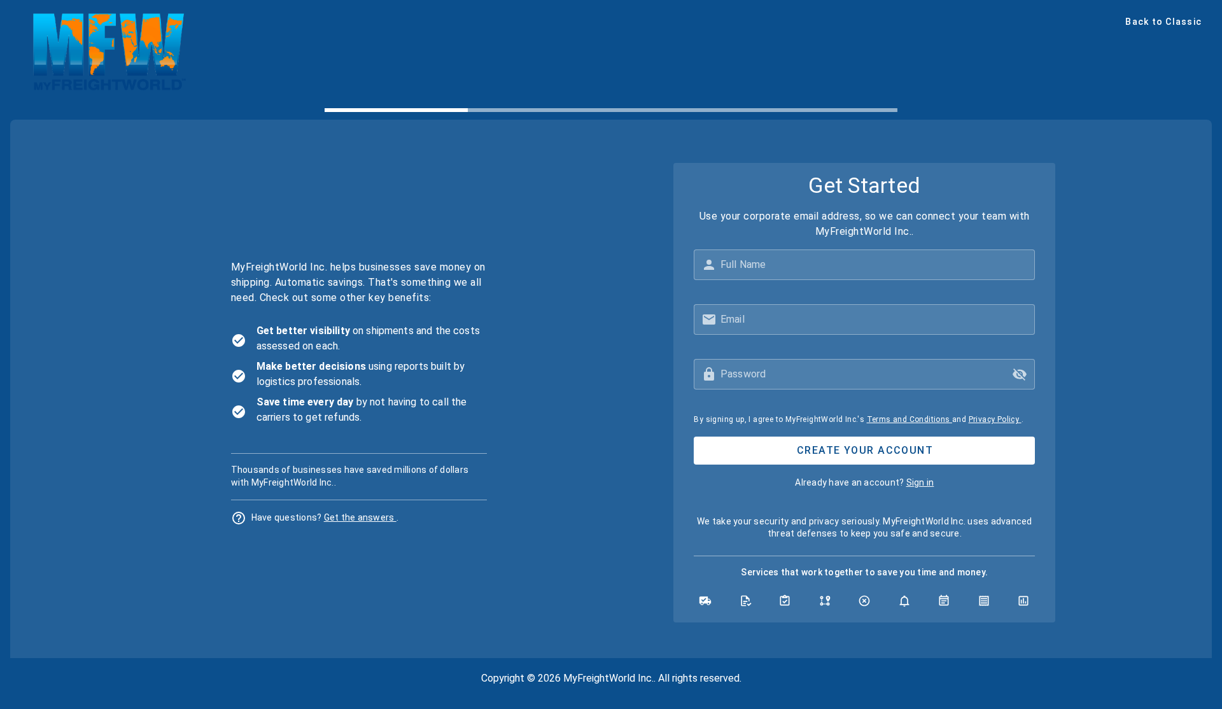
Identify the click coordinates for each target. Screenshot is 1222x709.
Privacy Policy (995, 419)
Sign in (920, 482)
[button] (1019, 374)
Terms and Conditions (909, 419)
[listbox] (359, 374)
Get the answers (360, 517)
